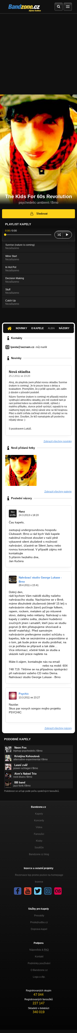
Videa (39, 827)
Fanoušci (39, 834)
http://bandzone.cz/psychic (26, 716)
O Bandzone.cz (39, 970)
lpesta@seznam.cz (22, 347)
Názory (64, 328)
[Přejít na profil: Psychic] (13, 696)
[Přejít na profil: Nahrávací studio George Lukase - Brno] (13, 579)
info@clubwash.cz (35, 553)
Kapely (39, 813)
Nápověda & (39, 949)
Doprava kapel (39, 929)
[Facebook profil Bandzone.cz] (17, 891)
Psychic (24, 693)
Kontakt (39, 956)
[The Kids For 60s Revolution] (21, 470)
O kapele (37, 328)
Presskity (39, 915)
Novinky (21, 328)
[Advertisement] (38, 54)
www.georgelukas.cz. (22, 657)
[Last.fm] (58, 891)
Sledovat (41, 213)
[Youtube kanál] (27, 891)
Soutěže (39, 847)
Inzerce (39, 881)
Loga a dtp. (39, 976)
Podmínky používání (39, 963)
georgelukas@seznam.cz (25, 665)
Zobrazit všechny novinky (58, 441)
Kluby (39, 840)
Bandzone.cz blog (39, 854)
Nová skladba (19, 372)
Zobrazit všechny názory (58, 728)
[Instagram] (48, 891)
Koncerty (39, 820)
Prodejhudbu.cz (39, 922)
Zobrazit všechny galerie (58, 491)
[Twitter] (37, 891)
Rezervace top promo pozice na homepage (39, 875)
